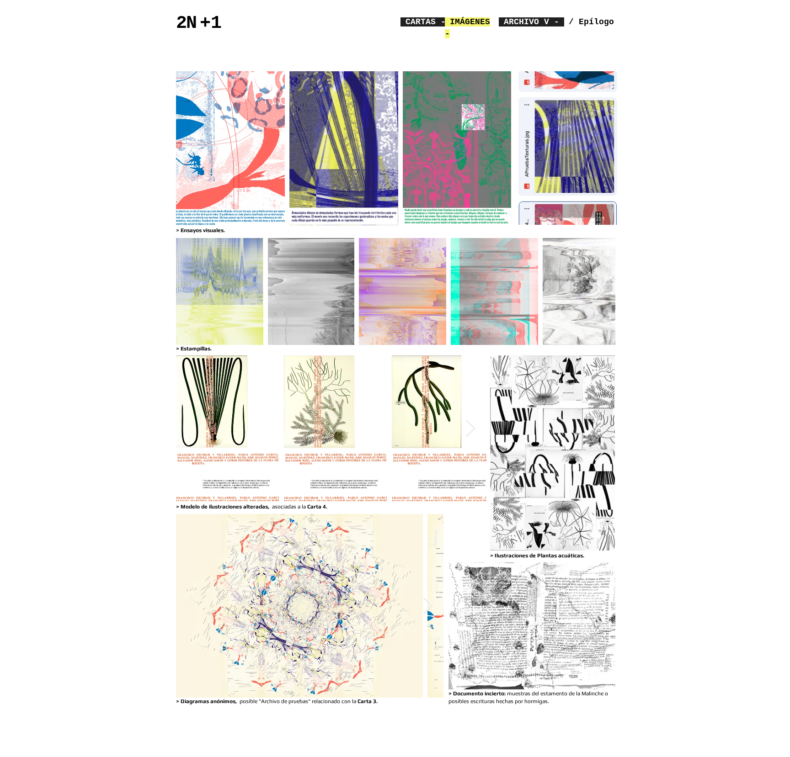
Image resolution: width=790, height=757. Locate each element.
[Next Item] (599, 292)
